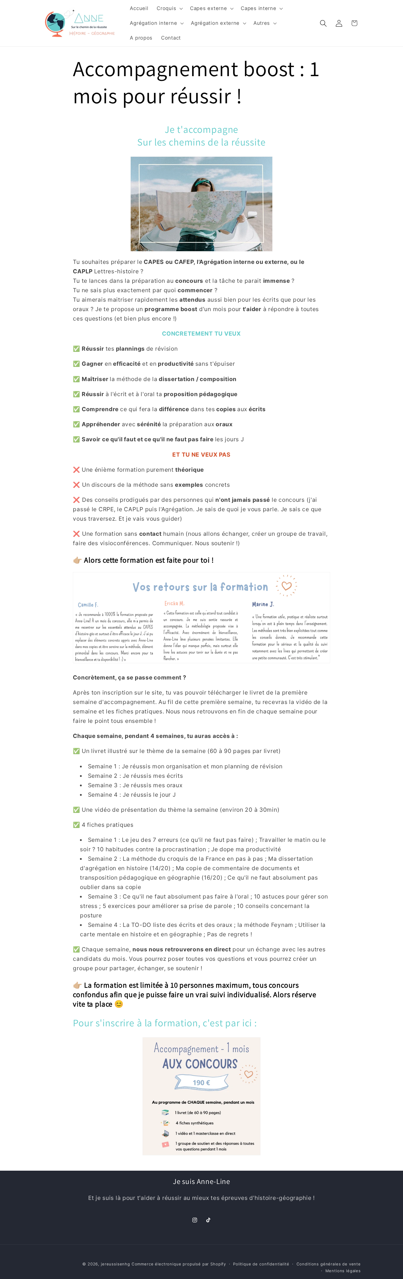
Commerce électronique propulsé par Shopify (179, 1264)
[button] (169, 8)
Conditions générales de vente (328, 1264)
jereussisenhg (115, 1264)
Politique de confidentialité (261, 1264)
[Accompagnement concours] (201, 1096)
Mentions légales (343, 1270)
